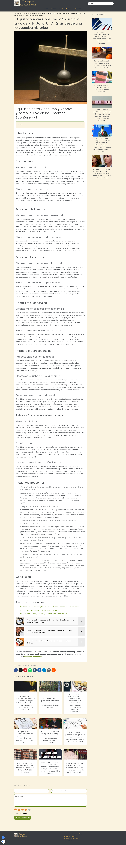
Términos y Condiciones (71, 839)
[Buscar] (112, 3)
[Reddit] (54, 670)
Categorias (54, 9)
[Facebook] (16, 670)
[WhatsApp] (30, 670)
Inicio (46, 9)
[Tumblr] (35, 670)
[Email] (49, 670)
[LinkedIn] (39, 670)
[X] (21, 670)
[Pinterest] (25, 670)
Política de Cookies (70, 836)
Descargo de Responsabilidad (73, 834)
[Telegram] (44, 670)
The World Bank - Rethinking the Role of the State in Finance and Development (49, 607)
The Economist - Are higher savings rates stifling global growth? (43, 614)
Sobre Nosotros (67, 9)
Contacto (78, 9)
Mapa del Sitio (68, 841)
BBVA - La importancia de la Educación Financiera (38, 610)
